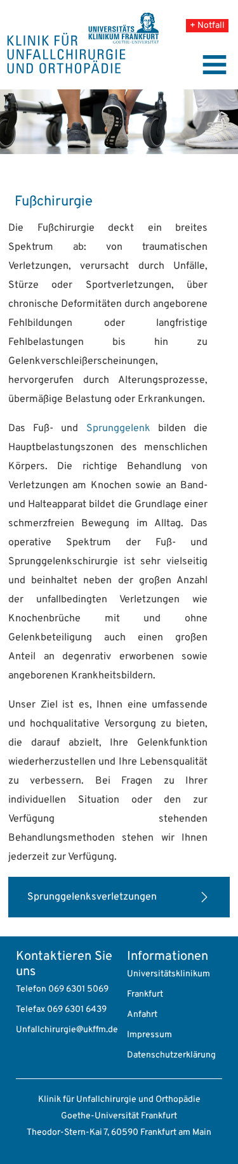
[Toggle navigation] (214, 64)
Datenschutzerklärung (171, 1055)
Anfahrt (142, 1014)
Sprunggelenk (118, 428)
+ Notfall (207, 25)
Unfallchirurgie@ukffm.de (67, 1030)
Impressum (149, 1035)
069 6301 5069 (78, 989)
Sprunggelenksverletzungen (92, 897)
